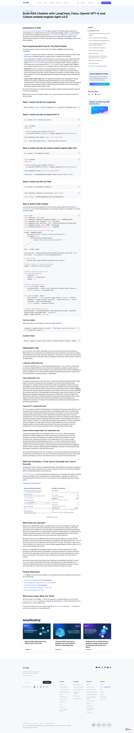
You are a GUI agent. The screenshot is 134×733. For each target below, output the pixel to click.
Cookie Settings (49, 723)
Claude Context (63, 699)
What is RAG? (90, 706)
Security (42, 723)
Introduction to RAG (94, 30)
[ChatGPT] (34, 687)
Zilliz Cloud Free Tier (64, 689)
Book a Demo (91, 2)
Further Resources (94, 63)
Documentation (76, 684)
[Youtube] (96, 667)
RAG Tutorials (76, 696)
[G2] (110, 667)
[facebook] (92, 94)
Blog (88, 684)
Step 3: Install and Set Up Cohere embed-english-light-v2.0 (97, 44)
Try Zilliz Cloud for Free (99, 84)
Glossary (89, 703)
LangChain (27, 54)
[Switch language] (78, 3)
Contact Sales (103, 697)
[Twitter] (102, 667)
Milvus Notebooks (77, 698)
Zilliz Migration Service (65, 692)
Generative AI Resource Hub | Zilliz (34, 590)
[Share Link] (99, 94)
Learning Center (90, 687)
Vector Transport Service (64, 710)
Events (101, 694)
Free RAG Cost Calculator (76, 692)
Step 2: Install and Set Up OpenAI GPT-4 (99, 40)
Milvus (67, 35)
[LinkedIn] (99, 667)
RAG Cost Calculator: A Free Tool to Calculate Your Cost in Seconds (98, 56)
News (101, 689)
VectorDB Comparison (92, 692)
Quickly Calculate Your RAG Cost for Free (99, 103)
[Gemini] (47, 687)
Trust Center (89, 712)
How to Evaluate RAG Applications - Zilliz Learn (37, 587)
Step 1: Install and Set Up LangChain (98, 38)
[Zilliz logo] (26, 2)
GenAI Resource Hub (91, 689)
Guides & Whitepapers (92, 694)
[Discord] (107, 667)
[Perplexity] (37, 687)
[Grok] (40, 687)
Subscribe (47, 682)
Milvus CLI (62, 707)
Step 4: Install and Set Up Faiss (97, 48)
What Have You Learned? (95, 60)
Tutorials (27, 11)
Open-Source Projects (78, 687)
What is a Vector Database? (90, 709)
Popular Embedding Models (91, 697)
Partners (102, 692)
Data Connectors (90, 701)
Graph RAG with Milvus (30, 585)
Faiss (25, 59)
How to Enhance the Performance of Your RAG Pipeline (40, 583)
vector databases (55, 35)
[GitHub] (105, 667)
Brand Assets (103, 699)
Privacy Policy (35, 723)
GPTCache (62, 702)
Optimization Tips (93, 53)
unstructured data (35, 62)
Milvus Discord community (30, 601)
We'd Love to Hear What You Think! (98, 66)
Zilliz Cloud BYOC (64, 687)
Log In (98, 2)
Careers (102, 687)
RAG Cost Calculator (29, 474)
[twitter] (89, 94)
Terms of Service (27, 723)
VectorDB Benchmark (78, 689)
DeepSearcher (63, 697)
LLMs (70, 33)
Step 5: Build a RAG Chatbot (96, 50)
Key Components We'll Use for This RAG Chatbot (99, 34)
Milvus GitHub (59, 606)
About (101, 684)
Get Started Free (106, 2)
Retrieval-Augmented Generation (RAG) (34, 31)
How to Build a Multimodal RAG (33, 580)
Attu (61, 704)
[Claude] (43, 687)
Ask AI (129, 729)
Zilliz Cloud (74, 35)
